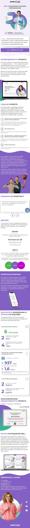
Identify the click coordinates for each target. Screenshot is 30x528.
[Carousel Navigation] (15, 215)
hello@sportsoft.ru (5, 485)
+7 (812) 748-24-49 (6, 482)
